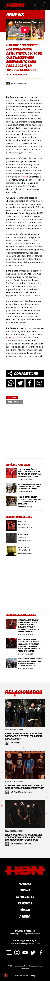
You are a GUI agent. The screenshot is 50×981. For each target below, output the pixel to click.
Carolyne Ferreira (18, 83)
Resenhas (25, 903)
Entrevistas (25, 897)
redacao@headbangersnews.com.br (25, 943)
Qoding (32, 975)
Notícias (12, 397)
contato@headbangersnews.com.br (25, 933)
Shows (25, 890)
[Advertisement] (25, 433)
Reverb (24, 176)
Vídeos (25, 910)
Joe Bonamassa (15, 402)
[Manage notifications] (6, 975)
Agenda (25, 916)
